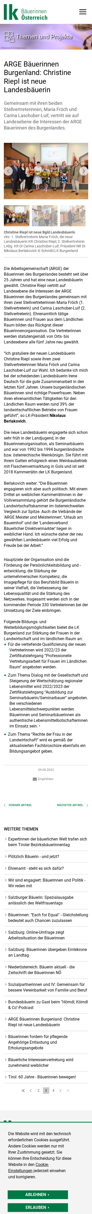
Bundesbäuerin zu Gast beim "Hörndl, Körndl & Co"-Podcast (48, 1005)
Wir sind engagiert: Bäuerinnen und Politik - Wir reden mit (46, 883)
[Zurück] (31, 1090)
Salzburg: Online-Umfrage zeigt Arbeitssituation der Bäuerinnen (36, 935)
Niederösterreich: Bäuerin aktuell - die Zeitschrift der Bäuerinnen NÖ (41, 970)
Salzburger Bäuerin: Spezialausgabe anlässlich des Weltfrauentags (40, 900)
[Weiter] (61, 1090)
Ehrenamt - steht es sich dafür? (36, 868)
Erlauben (36, 1207)
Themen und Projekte (44, 36)
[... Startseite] (25, 12)
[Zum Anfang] (24, 1090)
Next (83, 170)
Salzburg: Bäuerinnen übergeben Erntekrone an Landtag (47, 952)
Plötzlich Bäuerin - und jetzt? (33, 856)
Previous (8, 170)
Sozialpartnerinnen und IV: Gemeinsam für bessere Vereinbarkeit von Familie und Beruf (47, 987)
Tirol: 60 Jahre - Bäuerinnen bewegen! (42, 1077)
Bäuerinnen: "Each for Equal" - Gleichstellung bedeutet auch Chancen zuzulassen (48, 917)
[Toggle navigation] (82, 11)
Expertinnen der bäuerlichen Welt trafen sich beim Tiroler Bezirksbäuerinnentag (47, 842)
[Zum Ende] (68, 1090)
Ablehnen (35, 1194)
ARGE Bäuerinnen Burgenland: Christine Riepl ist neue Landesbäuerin (43, 1022)
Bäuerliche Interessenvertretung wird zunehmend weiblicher (40, 1062)
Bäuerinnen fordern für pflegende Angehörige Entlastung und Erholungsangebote (37, 1042)
